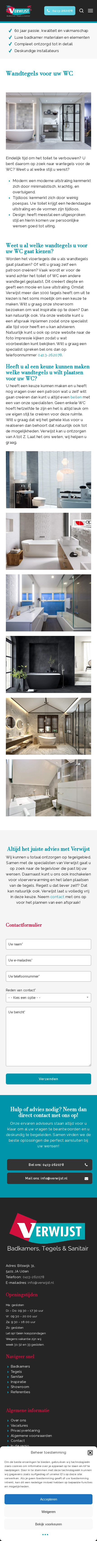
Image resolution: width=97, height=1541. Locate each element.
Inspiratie (18, 1382)
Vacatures (19, 1426)
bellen (76, 397)
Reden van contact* (21, 990)
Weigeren (48, 1512)
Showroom (20, 1387)
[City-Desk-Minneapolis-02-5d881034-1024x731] (48, 602)
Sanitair (17, 1377)
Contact (18, 1441)
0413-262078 (50, 355)
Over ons (18, 1420)
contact (57, 896)
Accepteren (48, 1499)
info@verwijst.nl (41, 1283)
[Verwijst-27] (48, 664)
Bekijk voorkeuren (48, 1524)
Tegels (16, 1372)
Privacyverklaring (25, 1430)
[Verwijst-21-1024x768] (48, 726)
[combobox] (48, 997)
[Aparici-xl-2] (48, 541)
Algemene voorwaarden (31, 1436)
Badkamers (20, 1366)
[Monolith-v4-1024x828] (48, 479)
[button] (90, 1452)
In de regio (20, 1446)
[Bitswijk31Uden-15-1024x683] (48, 787)
